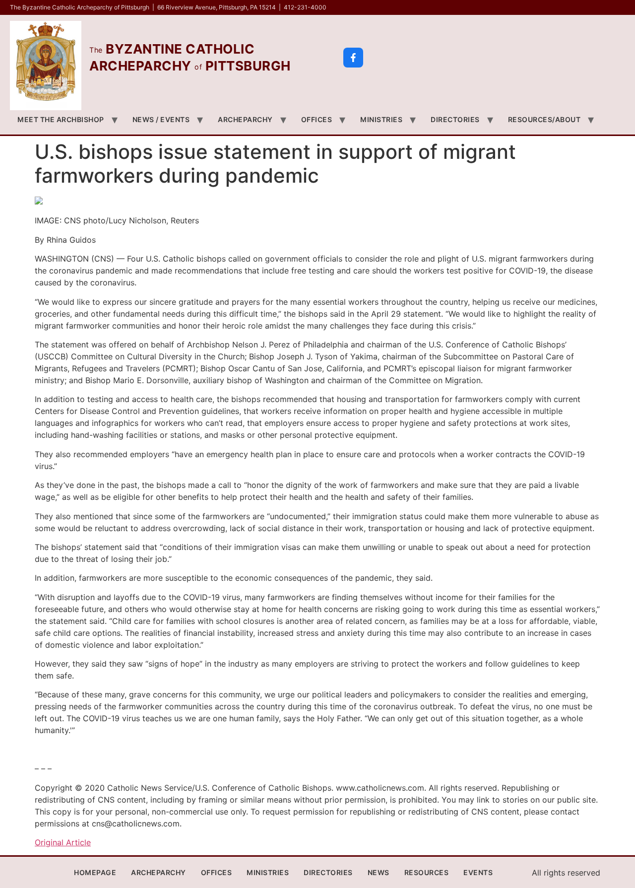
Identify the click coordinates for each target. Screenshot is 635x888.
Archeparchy (245, 119)
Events (478, 872)
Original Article (63, 842)
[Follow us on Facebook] (353, 58)
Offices (316, 119)
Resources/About (544, 119)
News (378, 872)
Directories (455, 119)
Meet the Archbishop (60, 119)
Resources (426, 872)
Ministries (381, 119)
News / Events (161, 119)
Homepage (95, 872)
